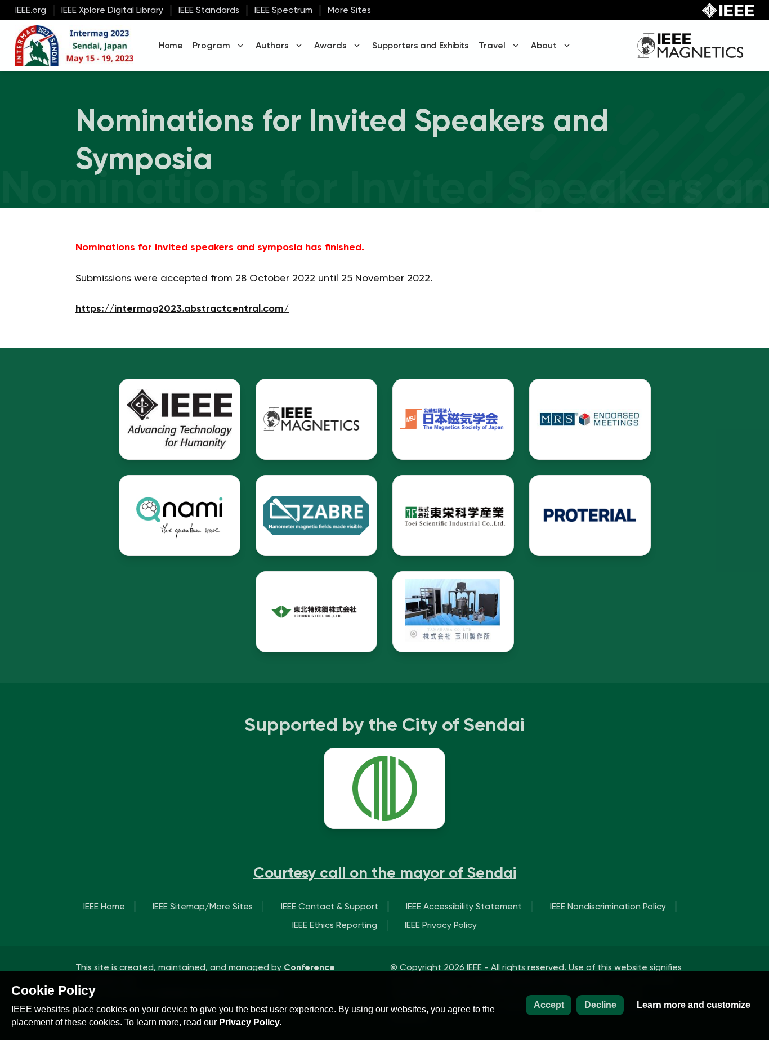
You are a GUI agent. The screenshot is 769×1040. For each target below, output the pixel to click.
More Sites (349, 10)
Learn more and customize (693, 1005)
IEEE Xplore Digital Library (112, 10)
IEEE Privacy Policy (441, 925)
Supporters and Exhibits (420, 45)
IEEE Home (104, 906)
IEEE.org (30, 10)
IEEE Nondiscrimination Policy (608, 906)
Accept (549, 1005)
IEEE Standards (208, 10)
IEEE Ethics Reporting (334, 925)
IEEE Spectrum (283, 10)
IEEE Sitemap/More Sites (203, 906)
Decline (600, 1005)
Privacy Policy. (250, 1022)
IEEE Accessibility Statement (464, 906)
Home (170, 45)
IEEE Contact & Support (329, 906)
